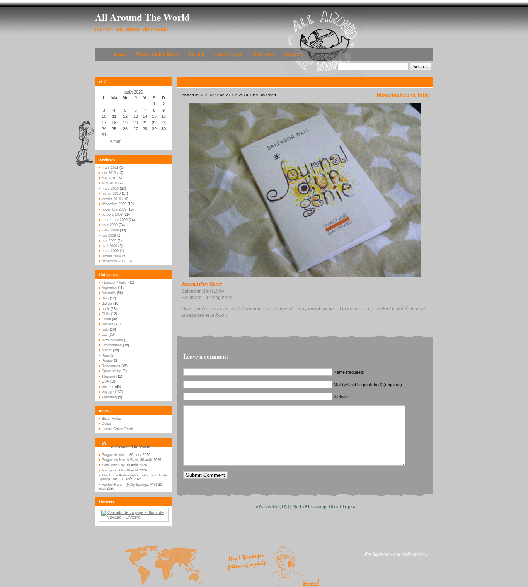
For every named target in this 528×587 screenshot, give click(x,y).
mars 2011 (110, 168)
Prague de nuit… (115, 455)
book (105, 309)
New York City (113, 465)
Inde (105, 330)
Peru (105, 355)
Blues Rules (111, 418)
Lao (104, 335)
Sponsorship (111, 371)
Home (120, 54)
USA (105, 381)
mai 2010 (109, 178)
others (107, 350)
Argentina (109, 288)
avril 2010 (109, 183)
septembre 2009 (115, 220)
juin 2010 (109, 173)
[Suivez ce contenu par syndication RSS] (103, 447)
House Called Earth (157, 54)
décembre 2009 (114, 204)
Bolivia (107, 303)
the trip (196, 54)
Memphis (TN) (113, 470)
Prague (107, 360)
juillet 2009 (110, 230)
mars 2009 (110, 251)
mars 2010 (110, 189)
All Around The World (142, 17)
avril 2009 (109, 246)
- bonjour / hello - (115, 282)
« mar (115, 141)
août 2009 (110, 225)
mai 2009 (109, 241)
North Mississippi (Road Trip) (322, 506)
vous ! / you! (229, 54)
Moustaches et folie (403, 95)
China (106, 319)
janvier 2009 (111, 256)
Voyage (108, 392)
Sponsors (263, 54)
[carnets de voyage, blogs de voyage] (134, 517)
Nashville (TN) (274, 506)
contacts (293, 54)
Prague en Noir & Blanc (120, 460)
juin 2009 (109, 235)
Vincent (108, 387)
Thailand (108, 376)
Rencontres (111, 366)
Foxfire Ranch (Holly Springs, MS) (129, 485)
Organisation (112, 345)
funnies (107, 324)
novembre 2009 (114, 209)
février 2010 (111, 194)
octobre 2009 (112, 214)
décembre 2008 (114, 261)
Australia (109, 293)
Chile (106, 314)
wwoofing (109, 397)
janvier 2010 (111, 199)
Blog (105, 298)
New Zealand (112, 340)
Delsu (106, 423)
